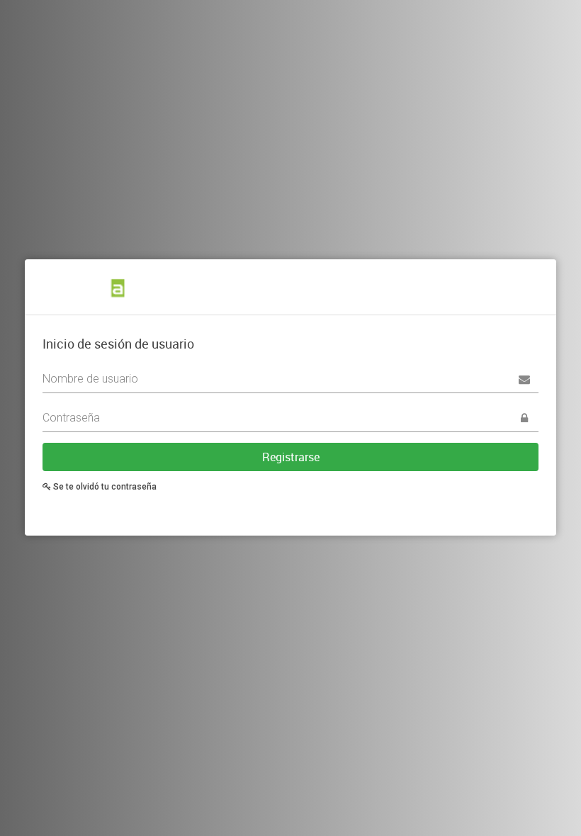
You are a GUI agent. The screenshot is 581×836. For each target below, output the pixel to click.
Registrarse (291, 457)
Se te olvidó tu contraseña (104, 487)
